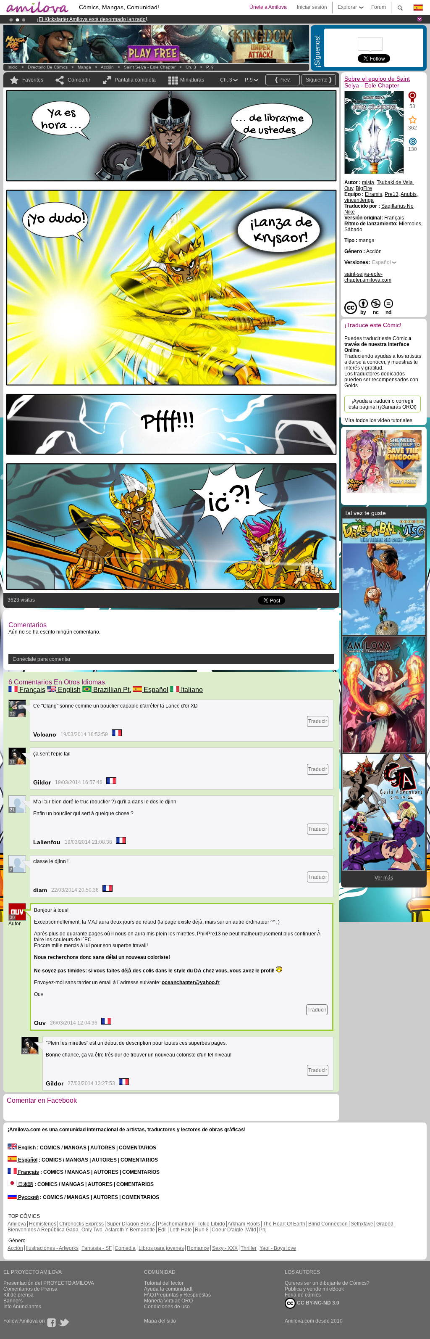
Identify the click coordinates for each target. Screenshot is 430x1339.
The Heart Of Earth (284, 1224)
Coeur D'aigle (228, 1230)
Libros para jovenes (161, 1248)
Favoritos (32, 80)
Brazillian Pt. (111, 689)
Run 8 (202, 1230)
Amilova (17, 1224)
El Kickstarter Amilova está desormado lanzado (92, 19)
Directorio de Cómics (48, 67)
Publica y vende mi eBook (314, 1289)
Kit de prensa (18, 1295)
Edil (162, 1230)
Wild (251, 1230)
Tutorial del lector (164, 1283)
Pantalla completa (135, 80)
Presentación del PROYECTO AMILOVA (48, 1283)
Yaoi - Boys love (278, 1248)
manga (84, 67)
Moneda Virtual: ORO (168, 1301)
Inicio (13, 67)
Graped (384, 1224)
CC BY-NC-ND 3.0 (317, 1303)
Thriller (249, 1248)
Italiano (191, 689)
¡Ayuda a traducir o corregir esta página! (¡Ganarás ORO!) (383, 404)
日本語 (25, 1184)
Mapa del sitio (160, 1321)
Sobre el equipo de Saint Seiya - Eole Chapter (377, 82)
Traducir (317, 721)
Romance (198, 1248)
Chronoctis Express (81, 1224)
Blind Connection (328, 1224)
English (68, 689)
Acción (107, 67)
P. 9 (210, 67)
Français (31, 689)
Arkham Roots (244, 1224)
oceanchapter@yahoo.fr (191, 982)
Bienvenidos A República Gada (43, 1230)
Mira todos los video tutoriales (378, 420)
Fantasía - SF (96, 1248)
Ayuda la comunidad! (168, 1289)
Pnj (263, 1230)
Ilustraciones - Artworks (52, 1248)
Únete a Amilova (268, 7)
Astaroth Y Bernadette (130, 1230)
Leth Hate (181, 1230)
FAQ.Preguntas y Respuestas (177, 1295)
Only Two (91, 1230)
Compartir (79, 80)
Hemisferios (42, 1224)
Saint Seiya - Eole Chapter (150, 67)
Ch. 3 (191, 67)
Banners (13, 1301)
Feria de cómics (303, 1295)
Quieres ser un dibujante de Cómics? (327, 1283)
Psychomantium (176, 1224)
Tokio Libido (211, 1224)
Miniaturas (192, 80)
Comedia (125, 1248)
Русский (28, 1197)
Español (155, 689)
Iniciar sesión (312, 7)
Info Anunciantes (22, 1307)
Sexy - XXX (225, 1248)
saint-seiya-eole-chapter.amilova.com (367, 277)
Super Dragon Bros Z (131, 1224)
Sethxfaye (362, 1224)
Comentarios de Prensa (30, 1289)
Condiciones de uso (167, 1307)
